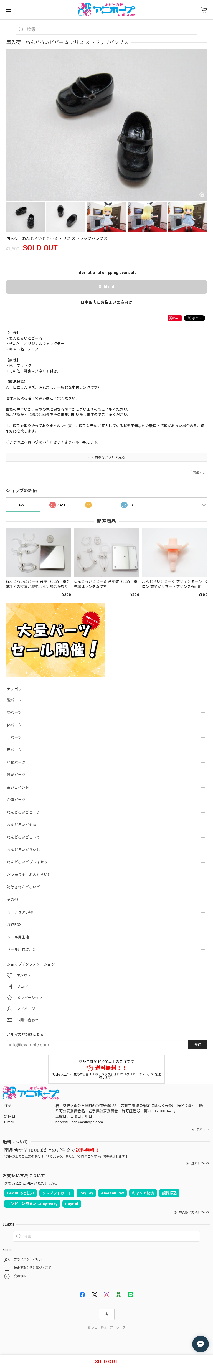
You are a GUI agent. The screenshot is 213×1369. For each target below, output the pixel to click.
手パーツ (14, 737)
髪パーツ (14, 700)
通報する (199, 473)
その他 (12, 900)
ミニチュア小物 (20, 912)
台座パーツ (16, 800)
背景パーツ (16, 775)
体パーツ (14, 725)
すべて (23, 505)
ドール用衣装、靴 (21, 950)
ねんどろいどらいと (23, 850)
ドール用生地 (18, 937)
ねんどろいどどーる (23, 812)
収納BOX (14, 925)
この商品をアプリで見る (106, 457)
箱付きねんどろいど (23, 887)
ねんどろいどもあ (21, 825)
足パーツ (14, 750)
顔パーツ (14, 712)
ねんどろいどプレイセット (29, 862)
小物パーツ (16, 762)
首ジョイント (18, 787)
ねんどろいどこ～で (23, 837)
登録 (197, 1045)
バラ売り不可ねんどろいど (29, 875)
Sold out (106, 287)
